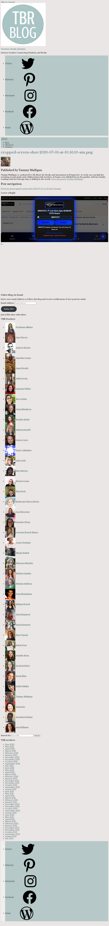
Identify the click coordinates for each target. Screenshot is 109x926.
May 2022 (9, 770)
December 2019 (12, 828)
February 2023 (11, 753)
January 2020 (11, 825)
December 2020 (12, 804)
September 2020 (12, 811)
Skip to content (8, 2)
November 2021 (12, 783)
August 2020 (11, 813)
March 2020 (10, 821)
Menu (4, 138)
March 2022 (10, 774)
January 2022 (11, 778)
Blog (7, 143)
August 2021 (10, 789)
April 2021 (9, 796)
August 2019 (10, 836)
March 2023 (10, 751)
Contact (8, 147)
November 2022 (12, 759)
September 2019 (12, 834)
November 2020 (12, 806)
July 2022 (9, 766)
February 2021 (11, 800)
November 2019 (12, 830)
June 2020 (9, 815)
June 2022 (9, 768)
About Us (9, 145)
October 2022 (11, 761)
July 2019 (9, 838)
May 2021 (9, 793)
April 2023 (10, 749)
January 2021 (11, 802)
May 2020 (9, 817)
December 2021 (12, 781)
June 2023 (9, 744)
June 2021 (9, 791)
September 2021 (12, 787)
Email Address (7, 303)
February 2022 (11, 776)
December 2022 (12, 757)
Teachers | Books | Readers (13, 49)
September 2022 (12, 763)
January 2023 (11, 755)
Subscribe (9, 309)
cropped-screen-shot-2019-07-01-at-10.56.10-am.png (31, 189)
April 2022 (10, 772)
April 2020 (10, 819)
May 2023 (9, 746)
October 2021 (11, 785)
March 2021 (10, 798)
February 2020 (11, 823)
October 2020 (11, 808)
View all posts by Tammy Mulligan (67, 179)
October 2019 (11, 832)
